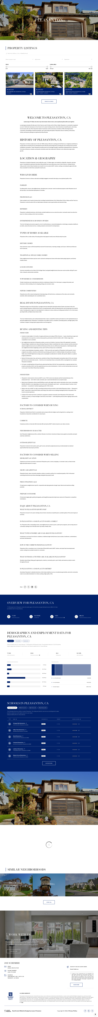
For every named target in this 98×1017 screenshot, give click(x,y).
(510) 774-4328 (12, 972)
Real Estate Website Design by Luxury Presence (26, 1011)
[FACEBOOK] (85, 1011)
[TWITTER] (92, 1011)
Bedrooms (67, 59)
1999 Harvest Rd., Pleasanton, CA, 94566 (20, 756)
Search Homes (49, 101)
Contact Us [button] (13, 951)
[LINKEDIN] (88, 1011)
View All (49, 902)
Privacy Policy (77, 979)
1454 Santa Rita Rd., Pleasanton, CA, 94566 (21, 737)
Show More (49, 763)
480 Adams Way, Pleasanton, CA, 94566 (20, 731)
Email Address (74, 969)
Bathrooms (37, 59)
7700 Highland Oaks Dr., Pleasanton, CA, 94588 (21, 750)
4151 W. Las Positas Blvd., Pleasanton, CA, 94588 (22, 744)
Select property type (11, 59)
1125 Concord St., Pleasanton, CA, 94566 (20, 724)
